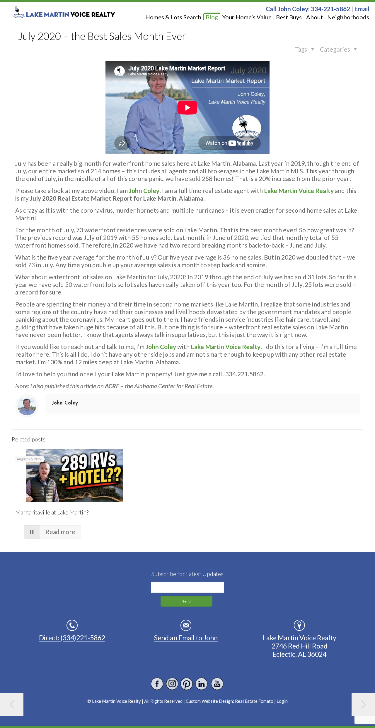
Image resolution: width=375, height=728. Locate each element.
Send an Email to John (186, 638)
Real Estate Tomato (254, 701)
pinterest (187, 683)
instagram (172, 683)
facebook (157, 683)
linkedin (202, 683)
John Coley (65, 403)
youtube (217, 683)
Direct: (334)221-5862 (72, 638)
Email (361, 8)
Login (282, 701)
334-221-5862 (330, 8)
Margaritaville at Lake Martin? (51, 512)
